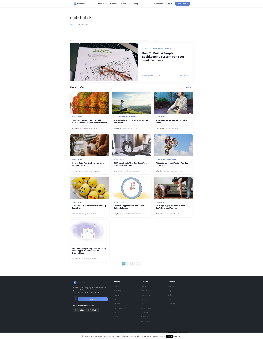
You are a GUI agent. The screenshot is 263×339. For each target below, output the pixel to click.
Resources (124, 4)
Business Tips (88, 40)
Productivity (101, 40)
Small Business (146, 295)
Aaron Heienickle (148, 76)
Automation (117, 304)
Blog (169, 291)
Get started (181, 4)
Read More (177, 336)
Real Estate (144, 312)
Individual (144, 286)
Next (138, 264)
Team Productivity (120, 308)
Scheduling (117, 291)
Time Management (124, 40)
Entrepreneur (158, 48)
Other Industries (146, 321)
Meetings (137, 40)
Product (101, 4)
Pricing (135, 4)
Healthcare (144, 317)
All (80, 40)
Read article (184, 76)
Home (72, 24)
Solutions (112, 4)
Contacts (116, 295)
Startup (155, 40)
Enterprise (144, 299)
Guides (170, 295)
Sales (142, 304)
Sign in (169, 4)
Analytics (116, 299)
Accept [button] (170, 336)
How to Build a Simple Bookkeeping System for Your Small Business (163, 57)
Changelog (171, 304)
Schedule (146, 40)
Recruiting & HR (146, 308)
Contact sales (158, 4)
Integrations (118, 312)
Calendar (112, 40)
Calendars (117, 286)
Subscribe (92, 299)
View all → (189, 88)
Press (169, 299)
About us (171, 286)
